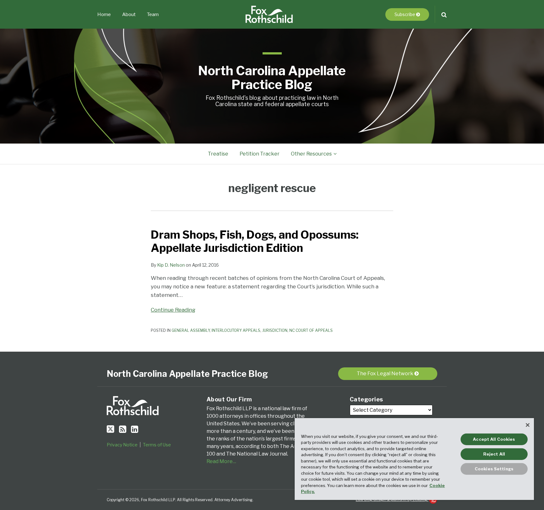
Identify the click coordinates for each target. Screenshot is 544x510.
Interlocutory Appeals (236, 330)
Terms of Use (157, 444)
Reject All (494, 453)
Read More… (221, 461)
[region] (414, 459)
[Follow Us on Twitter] (110, 429)
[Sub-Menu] (334, 154)
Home (104, 14)
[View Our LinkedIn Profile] (134, 429)
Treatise (218, 154)
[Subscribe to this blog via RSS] (122, 429)
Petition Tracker (260, 154)
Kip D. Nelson (171, 265)
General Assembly (191, 330)
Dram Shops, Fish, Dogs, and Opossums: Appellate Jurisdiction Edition (255, 241)
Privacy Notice (122, 444)
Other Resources (311, 154)
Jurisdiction (274, 330)
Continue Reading (173, 309)
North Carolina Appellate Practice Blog (272, 77)
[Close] (528, 425)
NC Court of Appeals (311, 330)
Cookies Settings (494, 468)
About (129, 14)
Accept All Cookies (494, 439)
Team (153, 14)
